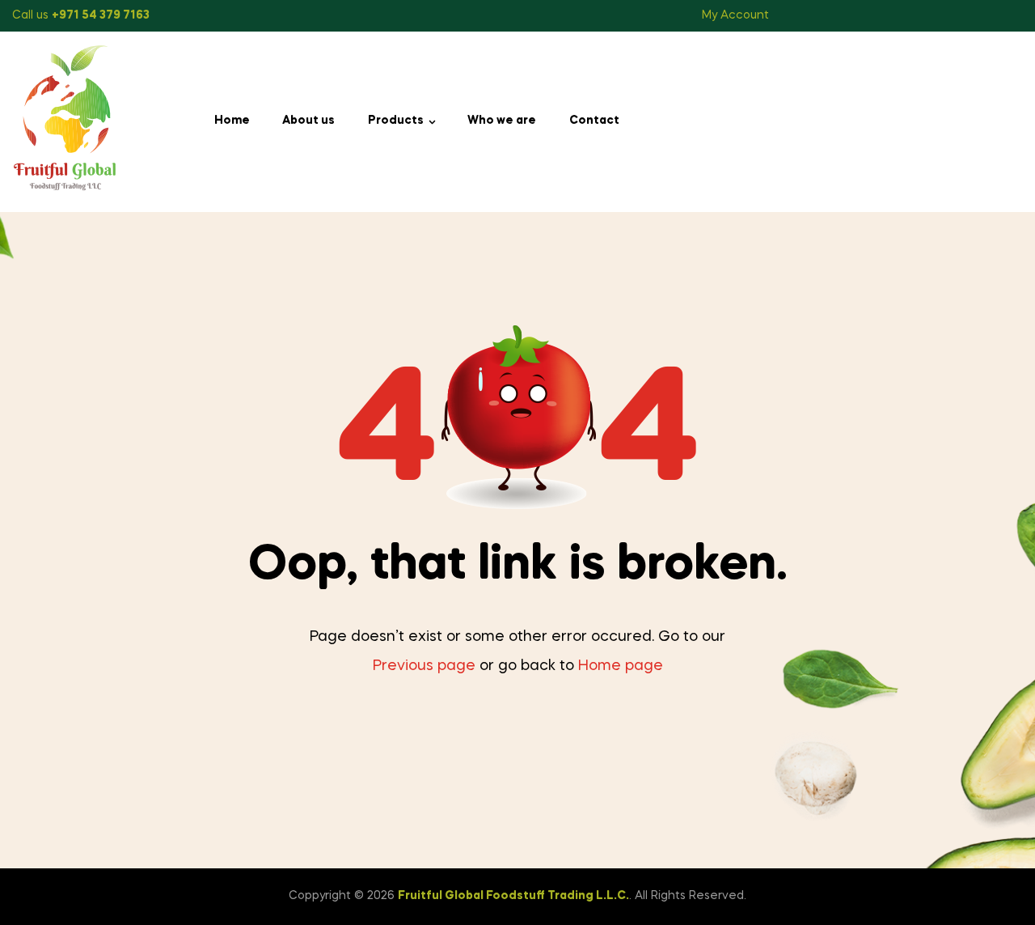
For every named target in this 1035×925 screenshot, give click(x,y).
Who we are (501, 120)
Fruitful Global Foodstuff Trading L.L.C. (513, 896)
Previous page (424, 666)
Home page (620, 666)
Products (396, 120)
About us (308, 120)
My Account (735, 15)
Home (232, 120)
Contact (594, 120)
